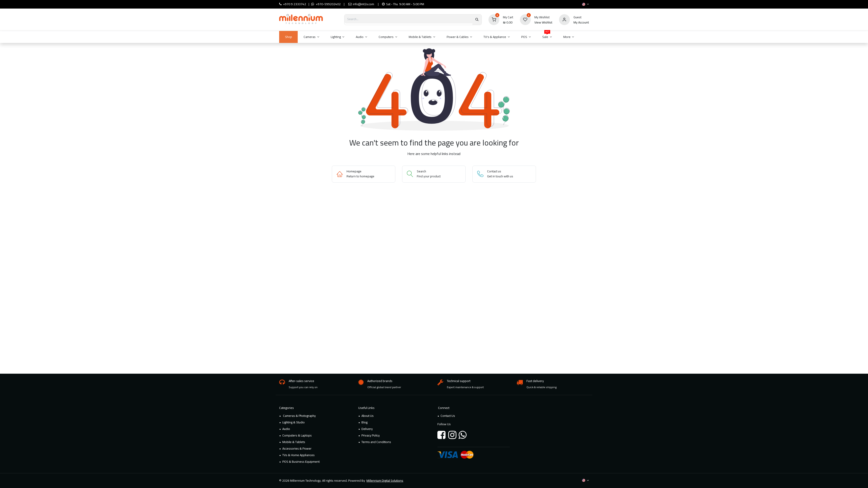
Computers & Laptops (297, 435)
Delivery (367, 429)
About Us (367, 416)
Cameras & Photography (299, 416)
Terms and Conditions (376, 442)
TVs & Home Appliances (298, 455)
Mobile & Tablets (293, 442)
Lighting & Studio (293, 422)
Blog (364, 422)
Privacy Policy (370, 435)
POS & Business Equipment (301, 462)
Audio (286, 429)
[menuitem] (288, 37)
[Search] (476, 19)
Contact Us (448, 416)
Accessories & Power (296, 448)
